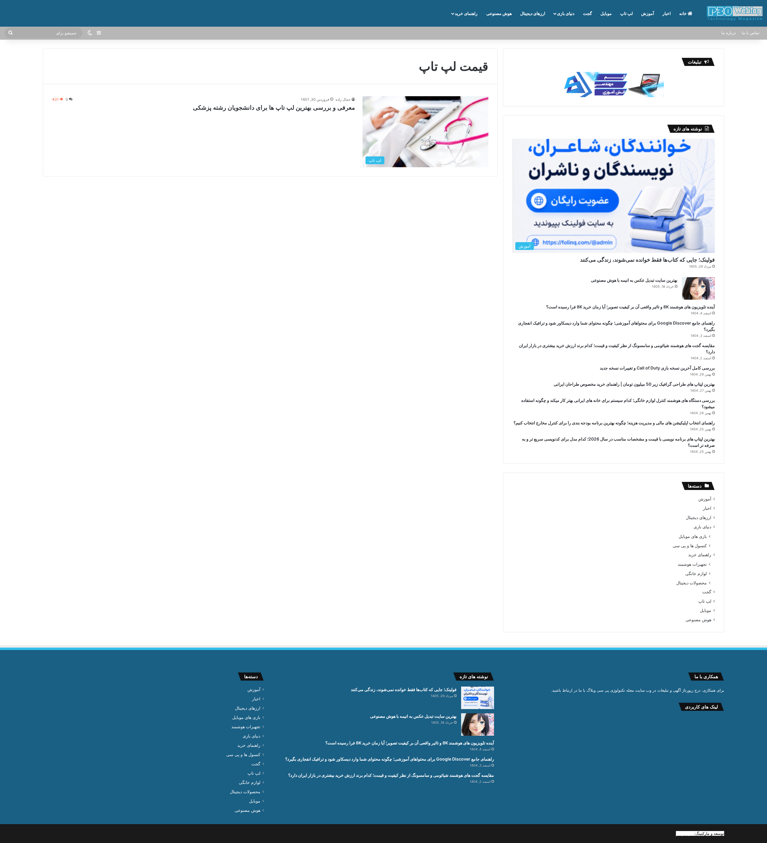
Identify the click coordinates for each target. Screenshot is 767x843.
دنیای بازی (565, 13)
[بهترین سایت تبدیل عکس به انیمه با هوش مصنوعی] (698, 288)
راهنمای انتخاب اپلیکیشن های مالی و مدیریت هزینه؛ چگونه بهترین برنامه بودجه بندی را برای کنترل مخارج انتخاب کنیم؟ (614, 422)
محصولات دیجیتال (691, 582)
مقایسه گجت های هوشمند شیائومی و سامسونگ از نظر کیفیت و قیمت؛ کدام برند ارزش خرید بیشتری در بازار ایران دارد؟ (391, 775)
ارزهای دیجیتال (532, 13)
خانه (683, 13)
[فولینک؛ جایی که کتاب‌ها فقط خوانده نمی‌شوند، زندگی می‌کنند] (477, 698)
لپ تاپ (626, 13)
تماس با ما (751, 32)
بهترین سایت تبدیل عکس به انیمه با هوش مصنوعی (634, 280)
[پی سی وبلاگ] (735, 13)
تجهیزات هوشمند (692, 564)
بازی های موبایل (693, 536)
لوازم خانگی (696, 573)
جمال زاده (343, 99)
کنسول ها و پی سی (690, 545)
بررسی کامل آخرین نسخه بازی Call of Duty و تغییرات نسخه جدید (657, 367)
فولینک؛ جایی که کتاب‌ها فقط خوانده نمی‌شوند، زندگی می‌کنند (647, 260)
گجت (587, 13)
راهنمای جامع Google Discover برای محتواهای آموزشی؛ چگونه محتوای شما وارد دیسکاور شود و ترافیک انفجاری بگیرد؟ (389, 758)
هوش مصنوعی (499, 13)
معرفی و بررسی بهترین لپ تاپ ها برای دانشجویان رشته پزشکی (274, 107)
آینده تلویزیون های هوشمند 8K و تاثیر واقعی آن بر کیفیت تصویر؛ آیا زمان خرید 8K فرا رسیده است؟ (630, 306)
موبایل (606, 13)
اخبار (666, 13)
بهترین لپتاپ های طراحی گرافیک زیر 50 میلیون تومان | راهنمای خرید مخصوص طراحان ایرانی (634, 384)
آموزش (647, 13)
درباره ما (728, 32)
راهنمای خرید (466, 13)
